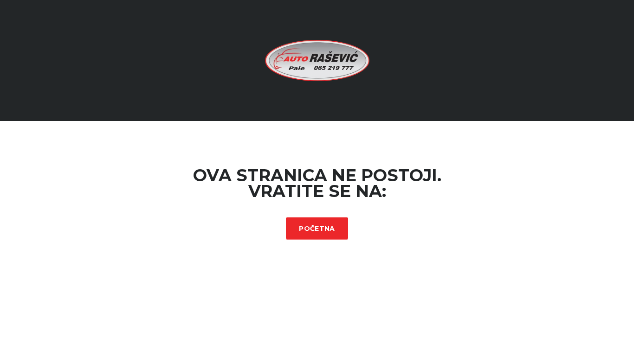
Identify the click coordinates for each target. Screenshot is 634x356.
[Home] (317, 60)
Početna (317, 228)
